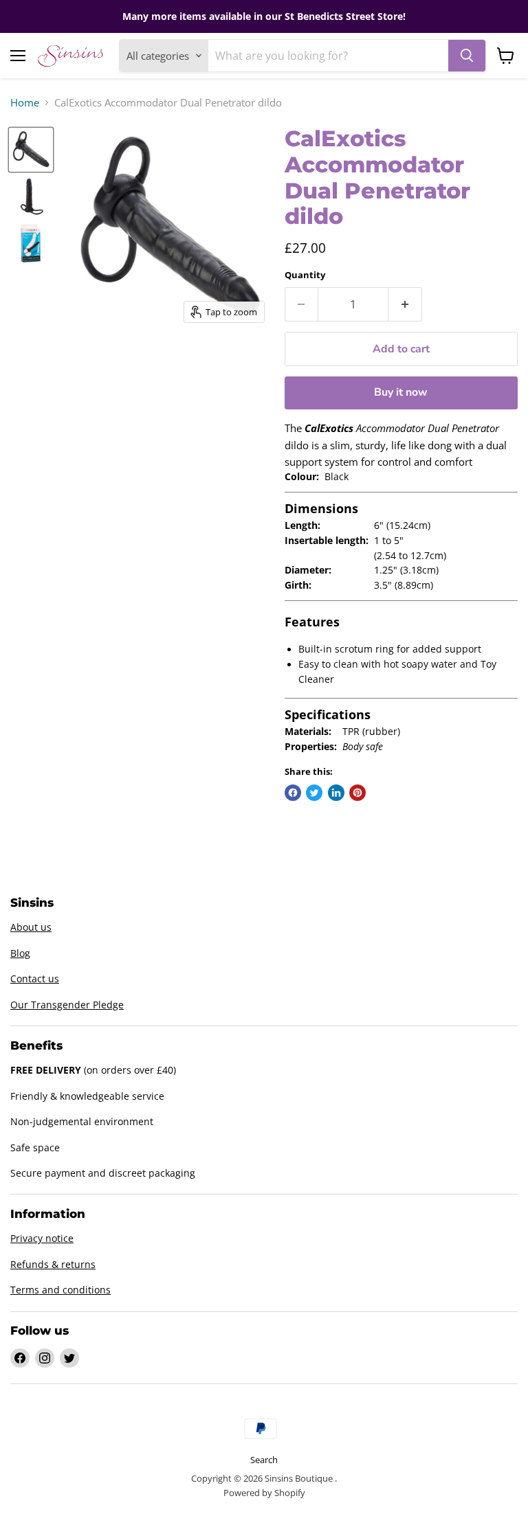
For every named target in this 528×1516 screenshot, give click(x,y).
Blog (20, 953)
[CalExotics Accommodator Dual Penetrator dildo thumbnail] (31, 150)
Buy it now (401, 392)
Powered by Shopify (264, 1492)
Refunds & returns (53, 1264)
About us (31, 927)
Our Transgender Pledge (67, 1004)
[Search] (466, 55)
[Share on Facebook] (293, 792)
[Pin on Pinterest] (357, 792)
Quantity (305, 275)
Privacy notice (42, 1238)
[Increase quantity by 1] (405, 304)
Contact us (34, 978)
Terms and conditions (60, 1289)
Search (264, 1459)
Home (24, 103)
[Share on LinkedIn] (336, 792)
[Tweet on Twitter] (314, 792)
